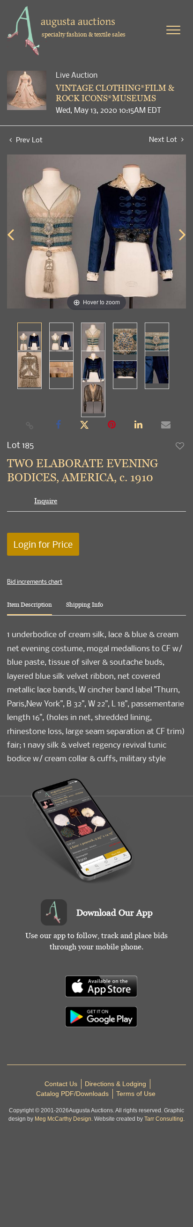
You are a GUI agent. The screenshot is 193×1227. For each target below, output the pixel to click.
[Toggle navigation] (173, 30)
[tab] (29, 608)
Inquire (45, 501)
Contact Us (61, 1083)
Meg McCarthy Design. (64, 1119)
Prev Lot (28, 139)
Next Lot (164, 139)
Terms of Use (136, 1093)
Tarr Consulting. (164, 1119)
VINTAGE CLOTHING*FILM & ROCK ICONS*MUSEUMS (115, 93)
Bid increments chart (34, 581)
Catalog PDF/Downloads (72, 1093)
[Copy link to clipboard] (30, 425)
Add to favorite (180, 445)
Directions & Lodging (115, 1083)
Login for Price (43, 544)
